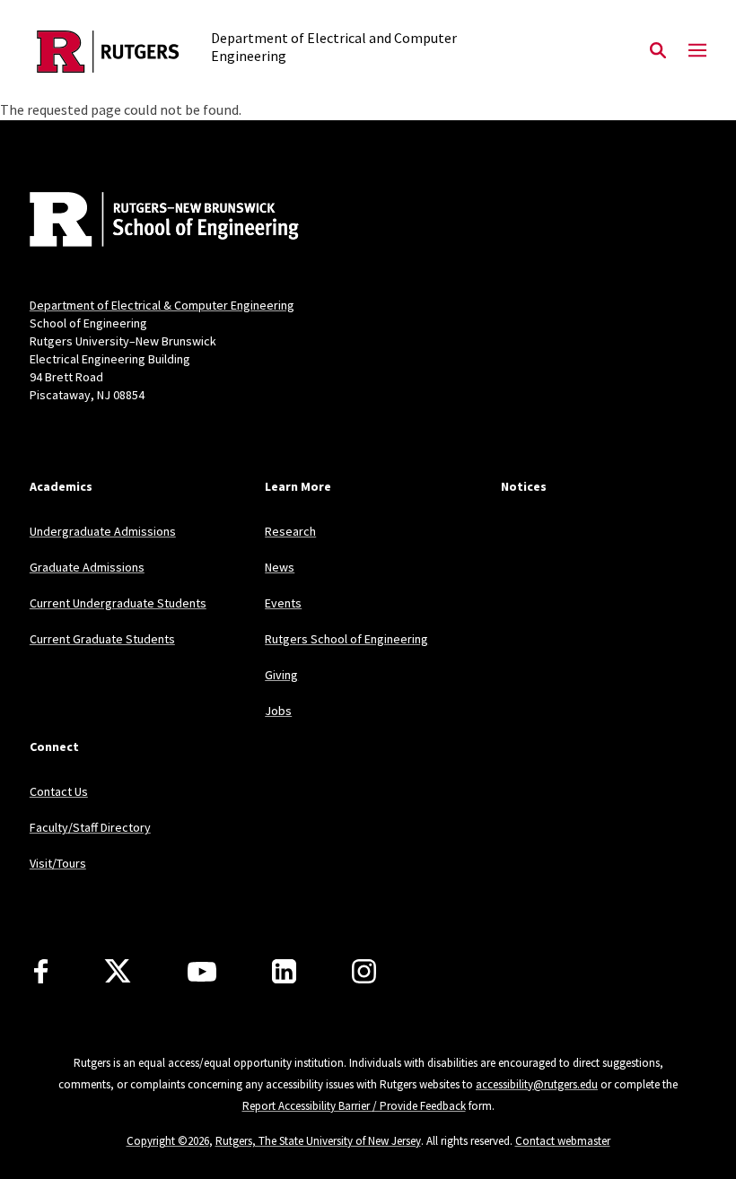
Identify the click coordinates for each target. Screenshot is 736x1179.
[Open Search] (658, 51)
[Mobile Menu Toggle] (697, 51)
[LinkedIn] (284, 971)
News (279, 567)
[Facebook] (41, 971)
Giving (281, 675)
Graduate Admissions (87, 567)
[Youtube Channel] (202, 972)
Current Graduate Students (102, 639)
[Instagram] (364, 971)
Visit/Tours (58, 863)
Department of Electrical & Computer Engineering (162, 305)
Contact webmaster (562, 1140)
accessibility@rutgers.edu (537, 1084)
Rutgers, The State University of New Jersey (318, 1140)
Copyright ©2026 (168, 1140)
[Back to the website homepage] (108, 52)
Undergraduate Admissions (103, 531)
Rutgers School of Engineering (346, 639)
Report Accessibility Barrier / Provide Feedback (354, 1106)
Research (290, 531)
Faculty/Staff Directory (90, 827)
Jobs (278, 711)
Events (283, 603)
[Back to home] (148, 221)
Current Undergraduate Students (118, 603)
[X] (117, 971)
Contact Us (59, 791)
